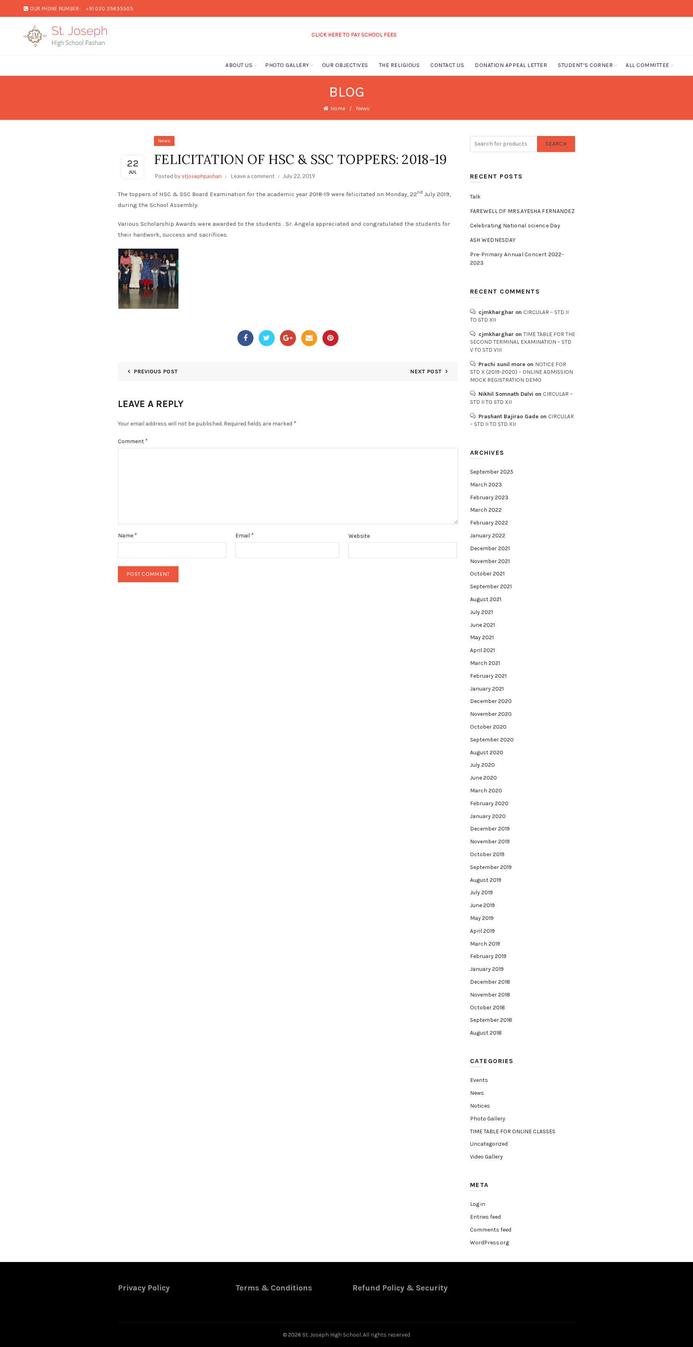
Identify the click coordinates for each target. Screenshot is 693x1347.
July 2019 (481, 892)
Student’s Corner (585, 65)
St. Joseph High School (331, 1334)
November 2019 (490, 841)
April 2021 (482, 650)
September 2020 (492, 739)
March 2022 (486, 509)
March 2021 (485, 663)
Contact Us (447, 65)
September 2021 (491, 586)
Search (556, 143)
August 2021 (485, 599)
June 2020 (483, 777)
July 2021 (481, 612)
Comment (133, 441)
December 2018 (490, 981)
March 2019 (485, 943)
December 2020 (491, 701)
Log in (477, 1204)
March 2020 (486, 790)
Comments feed (490, 1229)
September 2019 (491, 867)
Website (359, 536)
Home (337, 108)
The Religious (399, 65)
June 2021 (482, 625)
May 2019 (482, 918)
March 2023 (486, 484)
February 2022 (489, 522)
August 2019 (485, 880)
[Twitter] (267, 338)
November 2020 (491, 714)
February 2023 (489, 497)
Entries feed (485, 1216)
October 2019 (487, 854)
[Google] (288, 338)
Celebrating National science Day (515, 225)
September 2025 (491, 471)
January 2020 (488, 816)
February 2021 (488, 675)
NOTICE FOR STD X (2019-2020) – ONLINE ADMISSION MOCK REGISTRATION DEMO (521, 372)
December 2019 (490, 828)
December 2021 (490, 548)
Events (479, 1080)
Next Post (426, 371)
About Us (238, 65)
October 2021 (487, 573)
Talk (475, 196)
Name (127, 535)
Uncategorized (489, 1143)
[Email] (309, 338)
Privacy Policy (144, 1287)
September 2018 (491, 1020)
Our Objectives (345, 65)
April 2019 (482, 931)
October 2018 (487, 1007)
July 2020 (482, 765)
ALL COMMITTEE (647, 65)
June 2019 (482, 905)
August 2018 (486, 1032)
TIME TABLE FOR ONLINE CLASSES (512, 1131)
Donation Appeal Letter (511, 65)
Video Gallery (486, 1156)
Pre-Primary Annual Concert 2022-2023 (517, 258)
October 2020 (488, 726)
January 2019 (487, 969)
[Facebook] (245, 338)
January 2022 (487, 535)
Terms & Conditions (273, 1287)
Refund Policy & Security (400, 1287)
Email (244, 535)
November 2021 (490, 561)
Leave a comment (253, 175)
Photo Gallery (287, 65)
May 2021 (482, 637)
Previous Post (156, 371)
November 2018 (490, 994)
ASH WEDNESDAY (493, 240)
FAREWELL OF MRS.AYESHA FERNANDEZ (522, 211)
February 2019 (488, 956)
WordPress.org (489, 1242)
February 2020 (489, 803)
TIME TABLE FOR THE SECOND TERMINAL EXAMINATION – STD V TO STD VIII (522, 342)
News (363, 108)
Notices (480, 1105)
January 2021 (487, 688)
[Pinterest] (330, 338)
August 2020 (486, 752)
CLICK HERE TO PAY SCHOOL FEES (333, 34)
